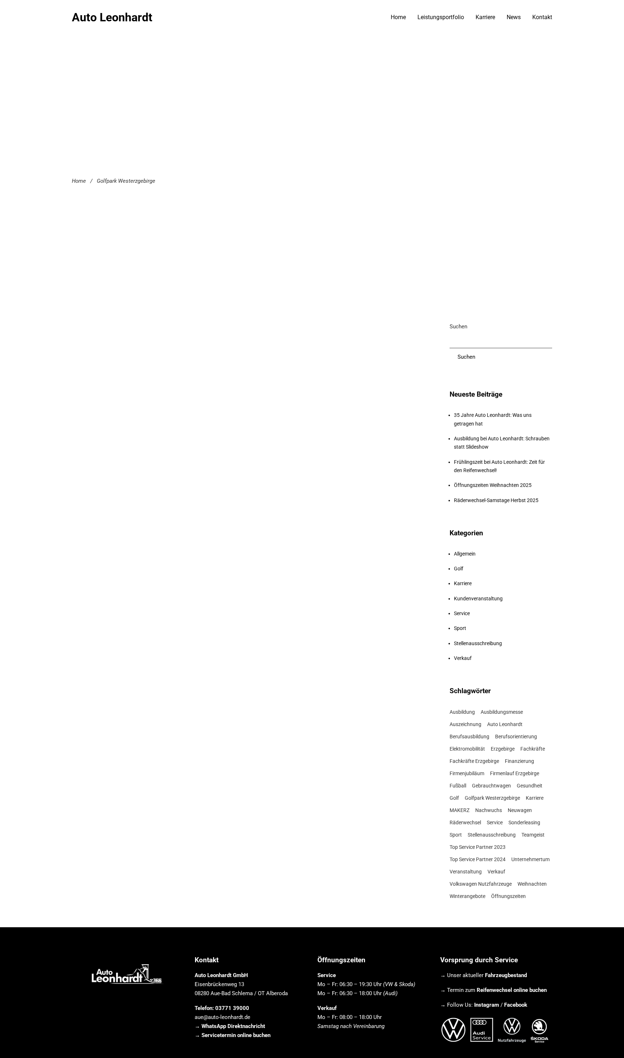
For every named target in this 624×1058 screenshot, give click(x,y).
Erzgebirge (503, 749)
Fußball (458, 786)
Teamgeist (533, 835)
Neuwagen (520, 810)
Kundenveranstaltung (478, 598)
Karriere (485, 17)
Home (398, 17)
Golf (458, 568)
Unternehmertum (530, 859)
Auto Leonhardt (112, 17)
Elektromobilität (467, 749)
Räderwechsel (465, 822)
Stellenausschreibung (478, 643)
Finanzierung (519, 761)
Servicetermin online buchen (236, 1035)
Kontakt (542, 17)
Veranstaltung (466, 872)
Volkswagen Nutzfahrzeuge (481, 884)
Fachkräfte (532, 749)
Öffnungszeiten (508, 896)
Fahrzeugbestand (506, 975)
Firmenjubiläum (467, 773)
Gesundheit (529, 786)
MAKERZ (459, 810)
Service (462, 613)
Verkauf (463, 658)
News (514, 17)
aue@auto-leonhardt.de (222, 1017)
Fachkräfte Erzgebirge (474, 761)
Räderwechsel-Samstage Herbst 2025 (496, 500)
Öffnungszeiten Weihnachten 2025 (493, 485)
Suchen (458, 326)
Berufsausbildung (469, 736)
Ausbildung (462, 712)
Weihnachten (532, 884)
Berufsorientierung (516, 736)
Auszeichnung (465, 724)
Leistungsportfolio (440, 17)
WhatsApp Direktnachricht (233, 1026)
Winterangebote (467, 896)
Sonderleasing (524, 822)
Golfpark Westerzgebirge (492, 798)
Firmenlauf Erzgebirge (514, 773)
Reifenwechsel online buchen (512, 990)
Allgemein (465, 554)
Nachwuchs (488, 810)
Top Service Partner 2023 (478, 847)
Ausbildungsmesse (502, 712)
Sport (460, 628)
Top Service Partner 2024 (478, 859)
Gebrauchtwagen (491, 786)
